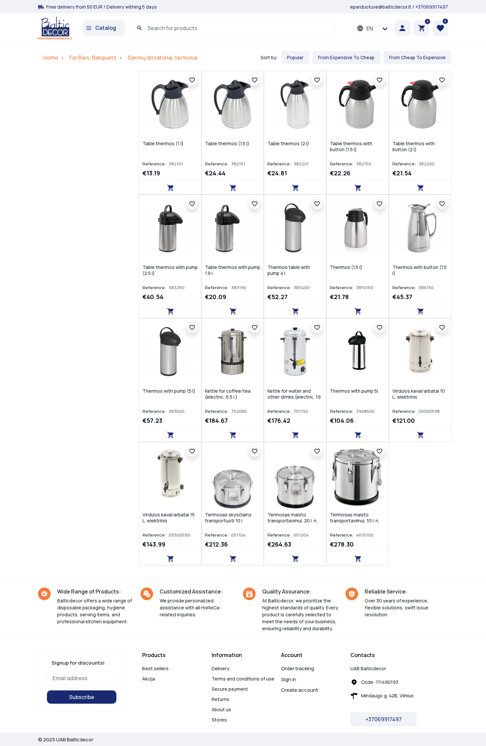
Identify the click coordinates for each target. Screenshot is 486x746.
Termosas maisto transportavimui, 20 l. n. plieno (292, 520)
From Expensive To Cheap (346, 57)
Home (50, 57)
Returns (220, 699)
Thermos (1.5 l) (346, 267)
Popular (295, 57)
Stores (219, 720)
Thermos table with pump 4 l (288, 270)
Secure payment (230, 689)
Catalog (105, 27)
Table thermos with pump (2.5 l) (170, 270)
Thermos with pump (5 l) (168, 391)
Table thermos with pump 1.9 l (232, 270)
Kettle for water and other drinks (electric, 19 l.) (294, 397)
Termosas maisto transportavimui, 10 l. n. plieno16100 (354, 520)
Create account (299, 689)
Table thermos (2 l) (288, 143)
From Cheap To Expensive (417, 57)
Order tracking (297, 668)
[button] (421, 28)
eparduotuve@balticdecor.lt (380, 7)
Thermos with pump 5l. (354, 391)
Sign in (288, 679)
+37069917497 (431, 7)
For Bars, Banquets (92, 57)
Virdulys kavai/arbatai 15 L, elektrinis (168, 517)
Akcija (148, 679)
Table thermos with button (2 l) (413, 146)
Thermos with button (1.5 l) (419, 270)
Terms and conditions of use (243, 679)
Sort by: (269, 57)
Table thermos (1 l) (162, 143)
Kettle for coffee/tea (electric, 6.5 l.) (228, 394)
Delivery (220, 668)
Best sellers (155, 668)
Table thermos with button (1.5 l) (351, 146)
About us (221, 709)
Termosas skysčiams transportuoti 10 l (228, 517)
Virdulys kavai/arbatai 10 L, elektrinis (418, 394)
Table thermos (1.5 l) (227, 143)
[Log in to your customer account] (404, 28)
